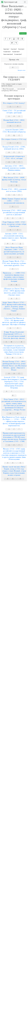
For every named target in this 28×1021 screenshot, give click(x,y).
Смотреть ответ (21, 70)
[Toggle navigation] (25, 2)
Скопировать (23, 33)
